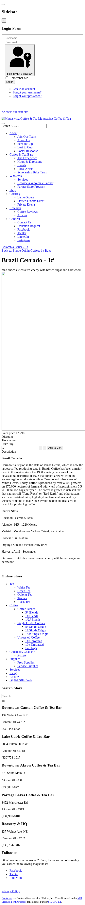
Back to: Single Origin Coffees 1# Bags (26, 250)
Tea (11, 584)
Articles (22, 215)
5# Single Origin (35, 626)
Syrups (21, 655)
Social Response (27, 151)
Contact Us (24, 222)
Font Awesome (18, 901)
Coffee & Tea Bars (21, 154)
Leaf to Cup (24, 147)
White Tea (23, 587)
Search (6, 126)
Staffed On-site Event (30, 201)
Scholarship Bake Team (32, 172)
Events (21, 165)
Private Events (26, 204)
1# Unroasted (33, 641)
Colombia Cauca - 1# (15, 247)
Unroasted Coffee (28, 637)
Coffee (13, 605)
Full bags (31, 648)
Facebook (23, 229)
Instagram (23, 240)
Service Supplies (27, 666)
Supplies (14, 659)
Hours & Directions (29, 161)
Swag (13, 673)
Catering (14, 193)
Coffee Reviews (27, 211)
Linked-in (15, 877)
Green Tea (23, 591)
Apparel (14, 676)
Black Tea (23, 601)
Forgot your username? (27, 92)
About (13, 133)
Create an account (24, 88)
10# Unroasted (34, 644)
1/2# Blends (32, 619)
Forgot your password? (27, 96)
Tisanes (22, 598)
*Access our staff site (15, 111)
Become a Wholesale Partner (35, 183)
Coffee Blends (26, 609)
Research (15, 208)
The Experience (27, 158)
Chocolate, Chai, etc (22, 651)
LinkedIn (23, 236)
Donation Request (28, 226)
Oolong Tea (24, 594)
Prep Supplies (26, 662)
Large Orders (25, 197)
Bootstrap (7, 898)
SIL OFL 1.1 (54, 901)
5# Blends (31, 612)
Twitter (21, 233)
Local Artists (25, 168)
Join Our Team (26, 136)
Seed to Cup (25, 143)
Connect (14, 218)
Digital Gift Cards (20, 680)
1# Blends (31, 616)
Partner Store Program (31, 186)
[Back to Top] (3, 701)
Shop (12, 190)
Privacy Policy (11, 891)
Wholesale (16, 176)
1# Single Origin (35, 630)
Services (22, 179)
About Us (23, 140)
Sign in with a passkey (20, 73)
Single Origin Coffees (31, 623)
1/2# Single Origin (36, 634)
